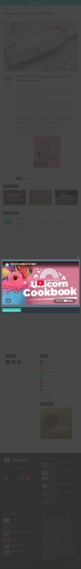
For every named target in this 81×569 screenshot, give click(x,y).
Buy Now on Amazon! (11, 310)
